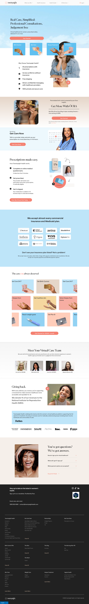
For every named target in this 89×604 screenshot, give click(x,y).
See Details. (53, 122)
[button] (29, 3)
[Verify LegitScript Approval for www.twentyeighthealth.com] (75, 495)
